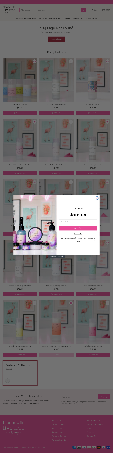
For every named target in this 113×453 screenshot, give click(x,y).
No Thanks (78, 234)
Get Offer (78, 228)
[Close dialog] (96, 198)
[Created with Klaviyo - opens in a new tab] (56, 256)
